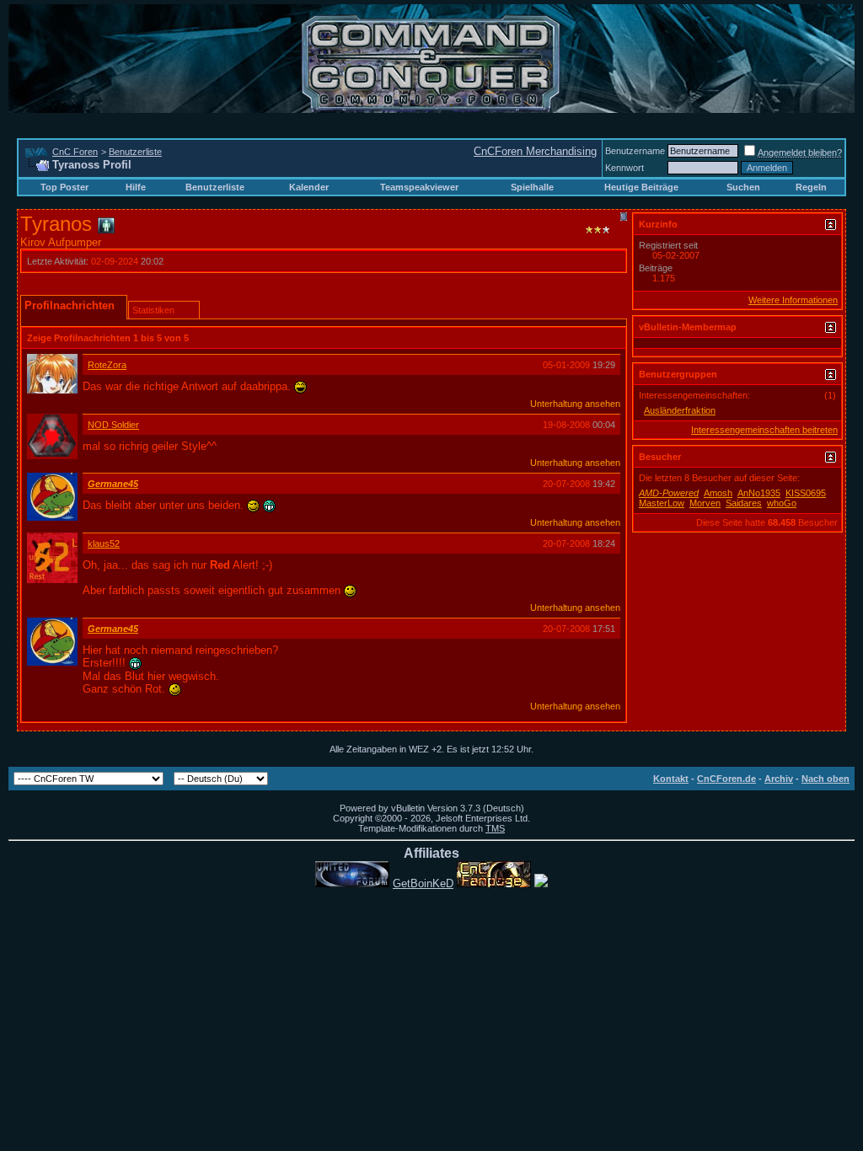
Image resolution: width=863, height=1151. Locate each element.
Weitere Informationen (793, 300)
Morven (705, 503)
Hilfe (136, 187)
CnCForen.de (726, 779)
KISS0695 (805, 493)
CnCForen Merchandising (535, 151)
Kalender (309, 187)
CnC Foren (75, 152)
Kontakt (671, 779)
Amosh (718, 493)
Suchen (743, 187)
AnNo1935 (758, 493)
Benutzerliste (135, 152)
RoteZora (107, 365)
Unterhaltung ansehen (575, 404)
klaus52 (104, 543)
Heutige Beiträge (641, 187)
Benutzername (635, 151)
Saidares (744, 503)
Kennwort (624, 168)
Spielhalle (532, 187)
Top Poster (64, 187)
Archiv (778, 779)
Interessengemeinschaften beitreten (764, 430)
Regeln (811, 187)
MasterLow (661, 503)
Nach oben (825, 779)
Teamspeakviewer (419, 187)
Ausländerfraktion (680, 410)
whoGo (781, 503)
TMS (495, 828)
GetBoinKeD (423, 883)
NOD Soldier (113, 425)
